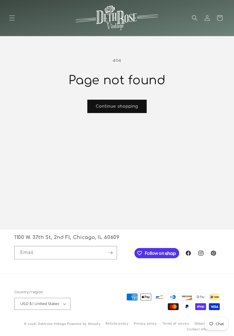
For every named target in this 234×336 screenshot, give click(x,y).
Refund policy (117, 323)
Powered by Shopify (83, 324)
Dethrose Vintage (52, 324)
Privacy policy (145, 323)
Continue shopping (117, 106)
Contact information (203, 329)
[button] (12, 18)
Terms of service (175, 323)
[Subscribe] (110, 252)
